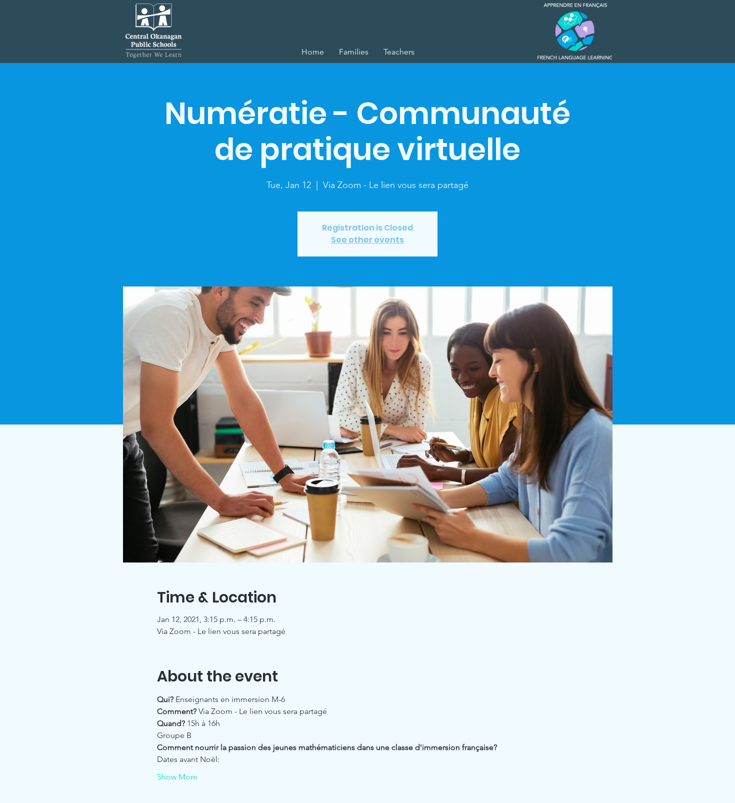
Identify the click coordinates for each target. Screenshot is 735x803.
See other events (367, 240)
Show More (177, 777)
